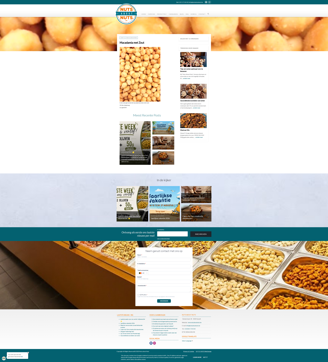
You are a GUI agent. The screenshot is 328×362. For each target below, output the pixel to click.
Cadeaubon (173, 14)
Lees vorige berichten (163, 238)
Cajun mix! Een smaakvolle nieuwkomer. (132, 329)
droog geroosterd (131, 37)
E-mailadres (160, 229)
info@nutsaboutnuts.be (193, 325)
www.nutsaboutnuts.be (194, 322)
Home (143, 14)
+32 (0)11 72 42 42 (190, 329)
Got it (205, 357)
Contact (202, 14)
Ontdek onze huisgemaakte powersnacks (165, 321)
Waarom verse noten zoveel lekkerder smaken (162, 146)
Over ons (151, 14)
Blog (182, 14)
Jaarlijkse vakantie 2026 (161, 132)
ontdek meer (186, 78)
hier (22, 356)
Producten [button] (161, 14)
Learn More (197, 357)
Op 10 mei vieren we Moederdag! (130, 333)
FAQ (187, 14)
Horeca (193, 14)
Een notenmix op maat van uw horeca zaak (165, 319)
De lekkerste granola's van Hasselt (163, 324)
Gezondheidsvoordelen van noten (192, 101)
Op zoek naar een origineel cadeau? (163, 326)
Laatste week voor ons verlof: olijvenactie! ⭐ (134, 151)
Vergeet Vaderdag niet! (127, 331)
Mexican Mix (185, 130)
